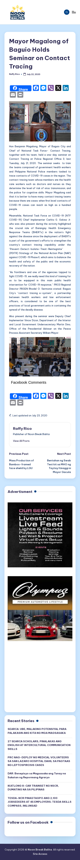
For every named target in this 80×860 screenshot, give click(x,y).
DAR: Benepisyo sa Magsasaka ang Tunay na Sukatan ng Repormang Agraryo (37, 775)
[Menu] (74, 12)
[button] (21, 440)
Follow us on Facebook (28, 822)
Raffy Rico (22, 428)
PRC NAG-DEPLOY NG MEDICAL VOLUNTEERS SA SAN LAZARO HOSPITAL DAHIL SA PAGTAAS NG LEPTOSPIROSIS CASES (39, 761)
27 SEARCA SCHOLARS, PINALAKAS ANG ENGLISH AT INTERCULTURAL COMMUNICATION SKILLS (39, 745)
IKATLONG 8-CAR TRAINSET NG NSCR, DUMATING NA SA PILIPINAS (33, 787)
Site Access (40, 854)
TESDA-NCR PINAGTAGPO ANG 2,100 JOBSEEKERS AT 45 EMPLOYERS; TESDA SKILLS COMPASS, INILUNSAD (39, 801)
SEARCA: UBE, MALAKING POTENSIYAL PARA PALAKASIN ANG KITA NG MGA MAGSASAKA (37, 730)
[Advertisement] (40, 678)
